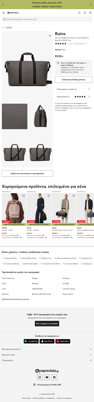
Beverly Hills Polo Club (41, 294)
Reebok (35, 283)
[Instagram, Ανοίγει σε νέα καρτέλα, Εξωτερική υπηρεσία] (39, 377)
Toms (4, 283)
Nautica (5, 294)
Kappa (35, 278)
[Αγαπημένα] (85, 13)
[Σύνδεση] (79, 13)
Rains (60, 33)
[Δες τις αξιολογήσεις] (89, 96)
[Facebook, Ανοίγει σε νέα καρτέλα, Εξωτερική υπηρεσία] (54, 377)
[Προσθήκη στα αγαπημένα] (50, 36)
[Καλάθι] (90, 13)
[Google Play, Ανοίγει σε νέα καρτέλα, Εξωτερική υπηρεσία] (31, 341)
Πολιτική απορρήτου (64, 398)
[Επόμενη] (91, 4)
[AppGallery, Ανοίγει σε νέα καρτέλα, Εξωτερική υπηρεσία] (62, 341)
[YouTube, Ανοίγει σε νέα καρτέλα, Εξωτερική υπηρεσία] (47, 377)
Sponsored (5, 191)
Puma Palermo (8, 278)
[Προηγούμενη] (3, 4)
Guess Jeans (68, 294)
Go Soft (66, 283)
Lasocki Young (69, 289)
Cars (4, 289)
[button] (27, 65)
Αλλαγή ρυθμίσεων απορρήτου (44, 398)
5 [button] (71, 43)
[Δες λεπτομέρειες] (89, 89)
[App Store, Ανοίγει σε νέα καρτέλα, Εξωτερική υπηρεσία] (47, 341)
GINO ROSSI (37, 289)
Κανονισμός (26, 398)
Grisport (66, 278)
